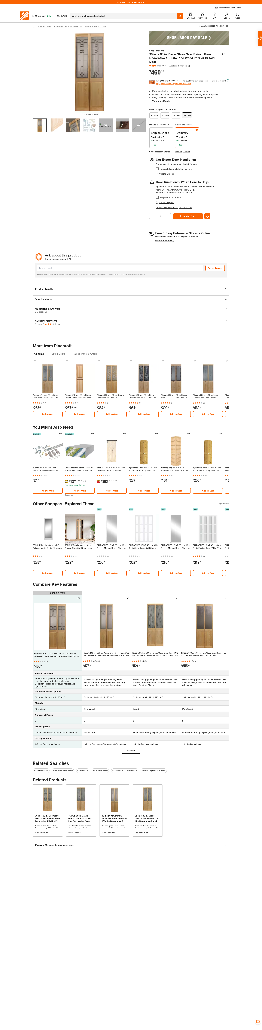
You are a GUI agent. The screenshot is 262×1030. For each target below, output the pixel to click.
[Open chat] (260, 38)
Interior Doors (44, 26)
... (34, 27)
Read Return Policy (164, 240)
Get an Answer (215, 268)
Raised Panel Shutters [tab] (85, 353)
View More (131, 750)
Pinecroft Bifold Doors (95, 26)
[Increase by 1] (168, 216)
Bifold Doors (76, 26)
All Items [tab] (39, 353)
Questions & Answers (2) (179, 66)
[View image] (40, 125)
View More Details (161, 101)
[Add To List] (207, 216)
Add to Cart (189, 216)
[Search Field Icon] (180, 16)
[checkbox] (157, 168)
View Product (41, 832)
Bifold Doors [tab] (58, 353)
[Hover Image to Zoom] (89, 72)
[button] (131, 289)
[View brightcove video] (122, 125)
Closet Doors (60, 26)
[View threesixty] (106, 125)
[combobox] (123, 16)
